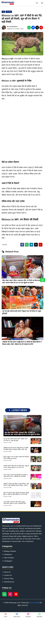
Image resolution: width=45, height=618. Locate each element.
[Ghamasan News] (7, 3)
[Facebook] (29, 27)
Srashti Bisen (13, 26)
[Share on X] (36, 245)
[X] (37, 27)
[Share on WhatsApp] (27, 245)
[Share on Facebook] (22, 245)
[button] (36, 3)
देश (3, 11)
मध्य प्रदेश (9, 11)
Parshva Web (34, 602)
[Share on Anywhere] (40, 245)
